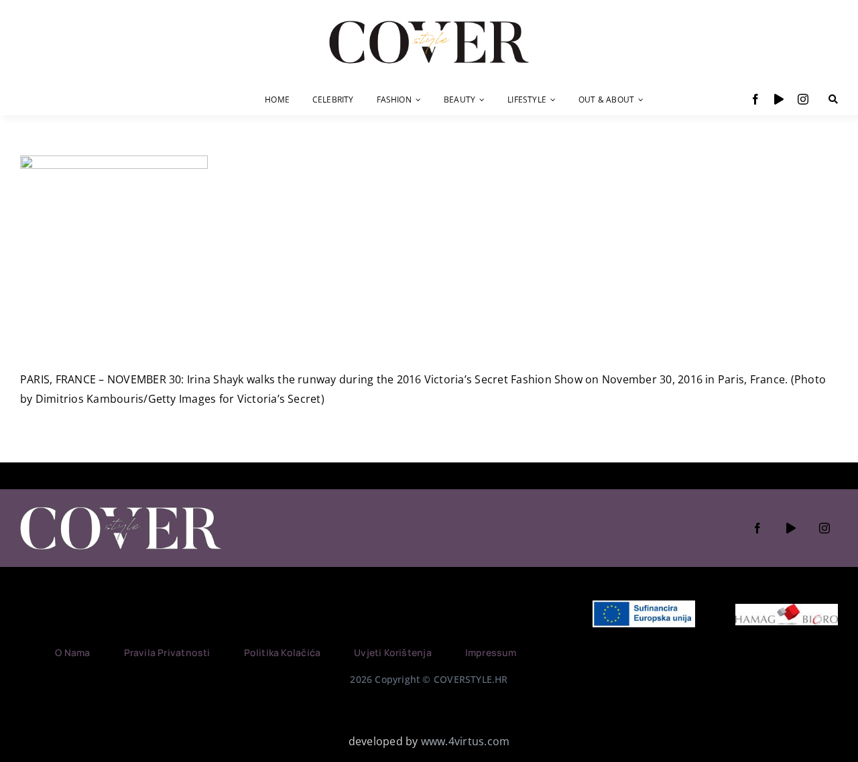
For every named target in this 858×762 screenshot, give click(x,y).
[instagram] (803, 99)
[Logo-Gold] (429, 22)
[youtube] (779, 99)
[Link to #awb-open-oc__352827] (833, 99)
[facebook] (755, 99)
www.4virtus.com (465, 741)
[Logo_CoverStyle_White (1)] (120, 508)
